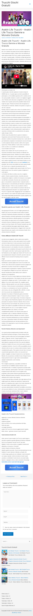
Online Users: (5, 593)
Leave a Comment (6, 37)
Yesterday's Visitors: (7, 603)
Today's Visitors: (6, 598)
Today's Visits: (5, 596)
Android (14, 37)
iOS (17, 37)
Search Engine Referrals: (8, 605)
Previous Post (10, 476)
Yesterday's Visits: (6, 600)
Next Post (24, 476)
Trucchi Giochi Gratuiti (10, 4)
